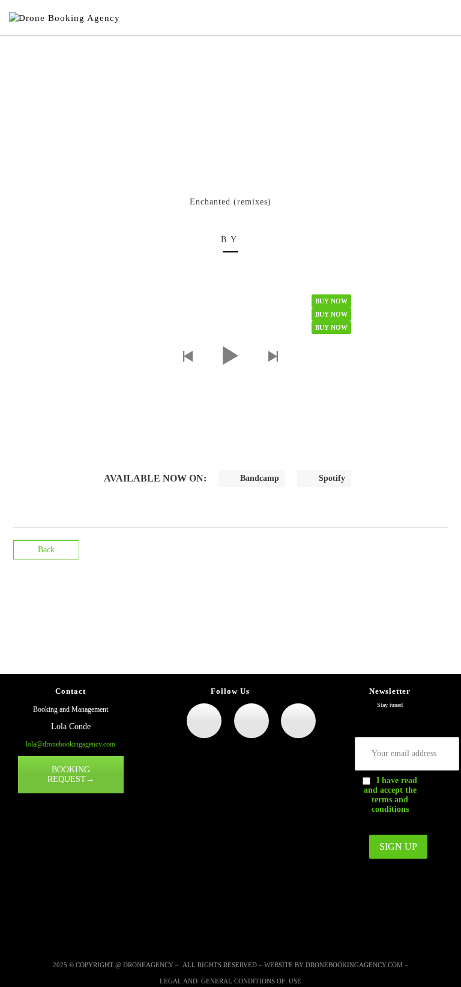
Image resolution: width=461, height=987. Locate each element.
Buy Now (331, 301)
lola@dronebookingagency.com (70, 744)
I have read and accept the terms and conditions (391, 795)
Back (46, 549)
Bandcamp (258, 478)
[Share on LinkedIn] (437, 557)
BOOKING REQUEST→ (70, 774)
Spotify (330, 478)
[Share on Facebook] (416, 557)
